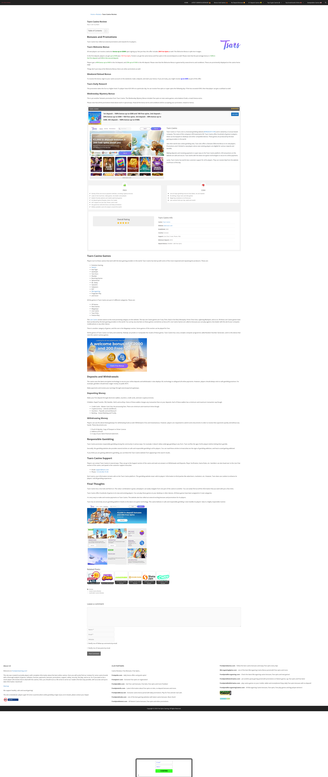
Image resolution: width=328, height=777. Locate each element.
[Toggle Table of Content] (105, 30)
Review (98, 14)
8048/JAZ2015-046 (209, 132)
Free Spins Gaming (163, 708)
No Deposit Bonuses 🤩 (238, 2)
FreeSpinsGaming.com (19, 671)
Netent (93, 267)
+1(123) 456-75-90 (102, 472)
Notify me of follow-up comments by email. (103, 643)
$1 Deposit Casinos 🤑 (255, 2)
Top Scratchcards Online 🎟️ (293, 2)
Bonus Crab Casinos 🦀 (221, 2)
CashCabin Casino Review (96, 593)
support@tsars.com (102, 470)
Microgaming (95, 291)
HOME (186, 2)
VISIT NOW (235, 114)
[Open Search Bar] (325, 2)
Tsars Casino (166, 222)
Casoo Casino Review (95, 591)
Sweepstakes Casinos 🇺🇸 (314, 2)
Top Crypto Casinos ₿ (273, 2)
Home (93, 14)
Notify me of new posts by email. (99, 648)
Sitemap (6, 686)
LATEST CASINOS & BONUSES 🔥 (201, 2)
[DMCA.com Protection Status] (225, 699)
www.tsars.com (126, 177)
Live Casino (93, 320)
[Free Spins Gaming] (6, 2)
